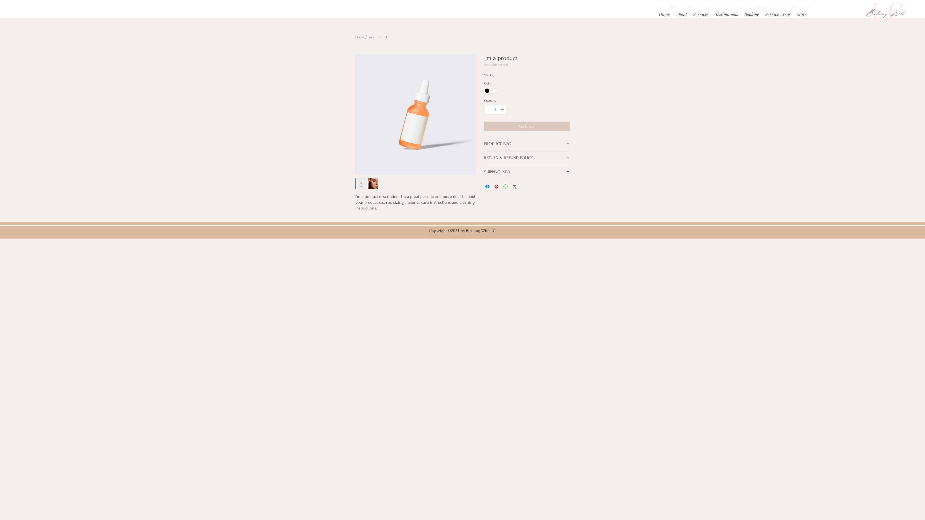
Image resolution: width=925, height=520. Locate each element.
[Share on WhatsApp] (506, 186)
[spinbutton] (495, 109)
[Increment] (503, 109)
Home (359, 37)
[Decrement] (488, 109)
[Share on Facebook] (487, 186)
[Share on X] (515, 186)
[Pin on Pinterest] (496, 186)
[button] (802, 12)
